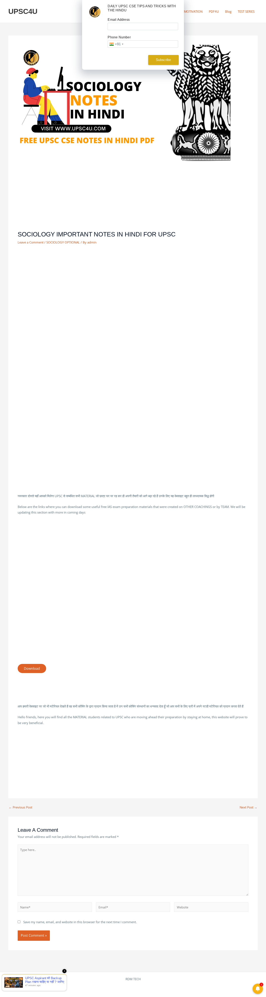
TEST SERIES (246, 11)
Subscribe (163, 60)
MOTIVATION (193, 11)
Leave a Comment (30, 242)
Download (32, 668)
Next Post (248, 807)
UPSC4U (22, 11)
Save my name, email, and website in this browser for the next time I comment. (80, 922)
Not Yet (129, 60)
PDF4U (214, 11)
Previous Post (20, 807)
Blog (228, 11)
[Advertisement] (133, 199)
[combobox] (116, 44)
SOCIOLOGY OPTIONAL (63, 242)
